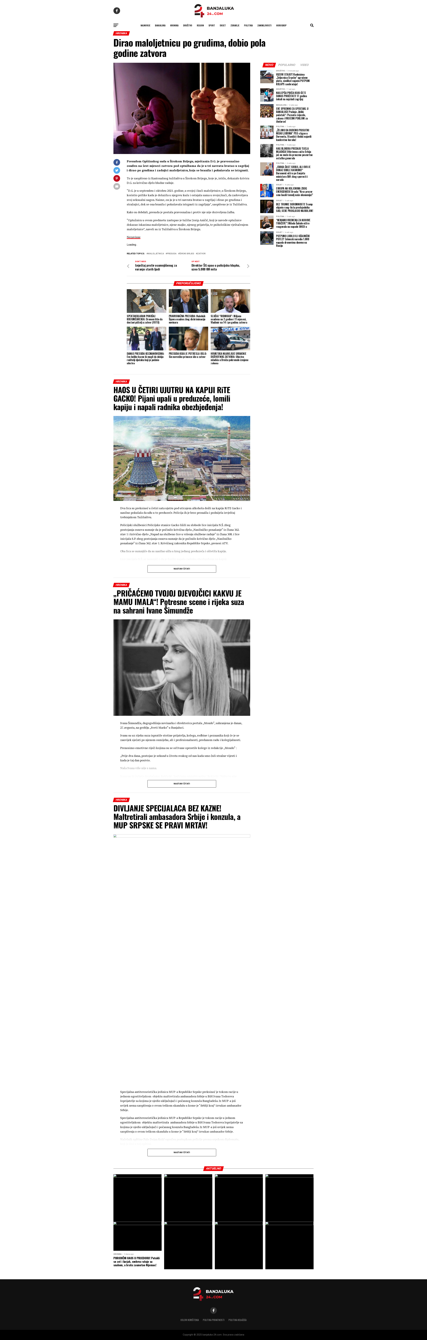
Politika (248, 25)
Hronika (174, 25)
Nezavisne (133, 237)
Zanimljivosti (264, 25)
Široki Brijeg (186, 254)
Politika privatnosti (214, 1320)
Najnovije (145, 25)
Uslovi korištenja (189, 1320)
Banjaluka (160, 25)
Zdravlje (235, 25)
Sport (211, 25)
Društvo (187, 25)
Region (200, 25)
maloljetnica (156, 254)
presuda (171, 254)
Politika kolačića (238, 1320)
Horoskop (281, 25)
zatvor (201, 254)
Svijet (223, 25)
